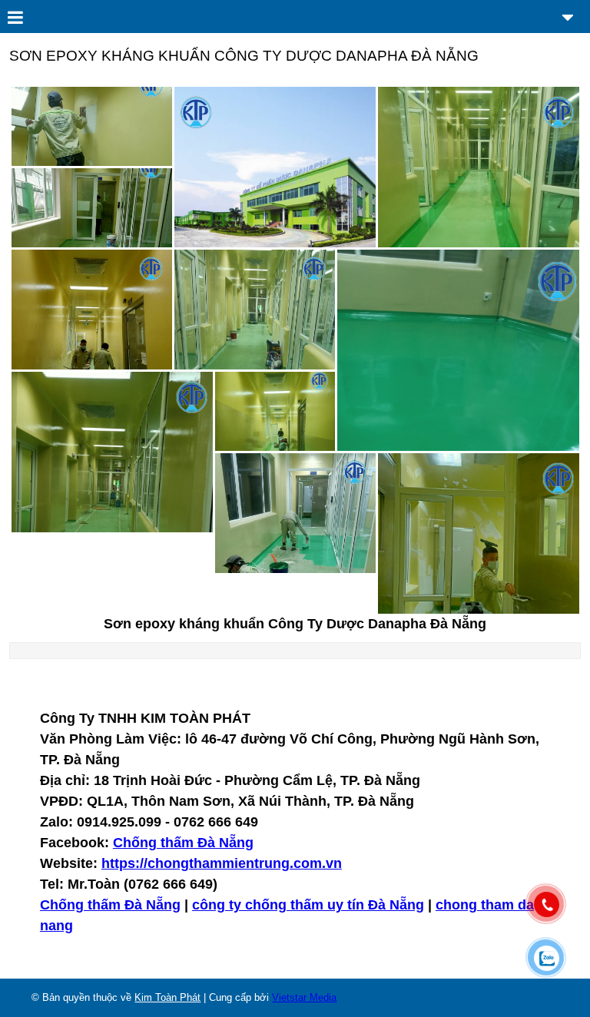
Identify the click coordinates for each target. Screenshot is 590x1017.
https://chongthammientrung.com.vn (221, 863)
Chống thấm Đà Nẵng (183, 842)
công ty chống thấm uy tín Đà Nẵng (308, 905)
